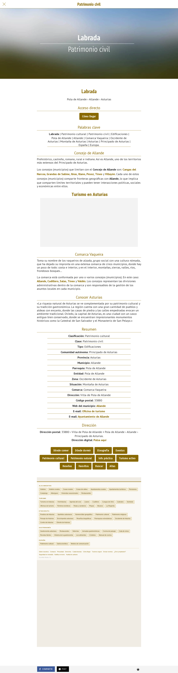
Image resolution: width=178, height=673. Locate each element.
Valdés (82, 281)
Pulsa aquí (100, 440)
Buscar (99, 466)
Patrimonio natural (81, 458)
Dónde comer (61, 450)
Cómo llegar (89, 116)
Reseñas (67, 466)
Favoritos (84, 466)
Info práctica (106, 458)
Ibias (74, 174)
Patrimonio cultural (53, 458)
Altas (112, 466)
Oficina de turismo (93, 411)
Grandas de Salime (58, 174)
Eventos (120, 450)
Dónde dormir (83, 450)
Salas (63, 281)
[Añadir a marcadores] (138, 669)
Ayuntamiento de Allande (93, 416)
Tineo (98, 174)
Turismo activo (127, 458)
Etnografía (103, 450)
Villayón (110, 174)
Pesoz (90, 174)
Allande (41, 281)
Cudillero (53, 281)
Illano (81, 174)
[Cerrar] (4, 4)
